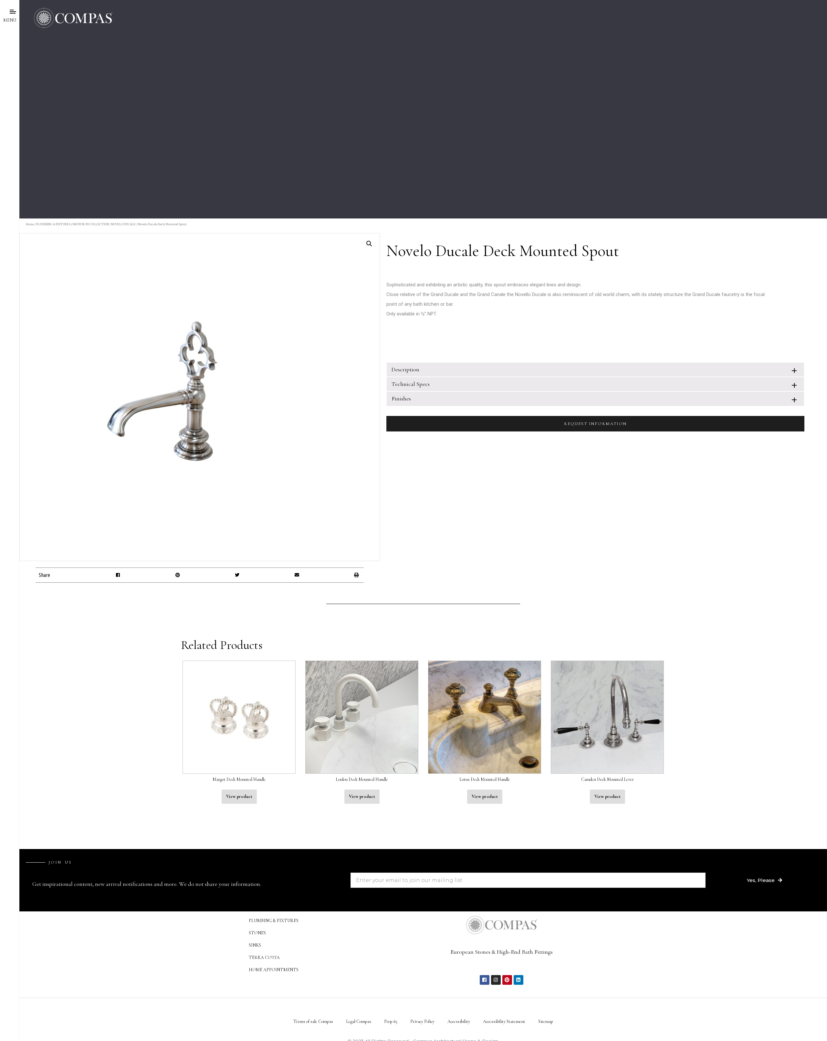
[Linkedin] (518, 980)
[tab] (595, 369)
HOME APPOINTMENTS (273, 969)
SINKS (255, 945)
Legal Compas (358, 1021)
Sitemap (545, 1021)
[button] (118, 575)
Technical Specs (411, 384)
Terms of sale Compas (313, 1021)
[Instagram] (496, 980)
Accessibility (458, 1021)
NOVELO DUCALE (123, 224)
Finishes (401, 398)
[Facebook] (484, 980)
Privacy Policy (422, 1021)
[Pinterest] (507, 980)
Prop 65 (390, 1021)
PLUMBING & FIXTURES (53, 224)
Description (405, 369)
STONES (257, 933)
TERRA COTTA (264, 957)
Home (30, 224)
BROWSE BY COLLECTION (91, 224)
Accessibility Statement (504, 1021)
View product (239, 796)
